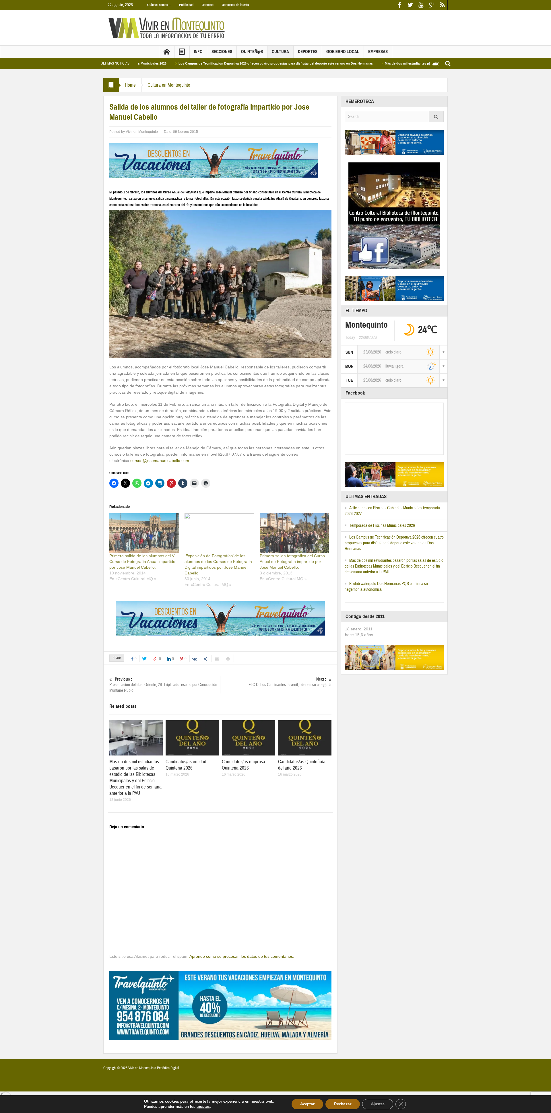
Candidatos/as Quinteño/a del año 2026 (301, 765)
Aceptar (307, 1104)
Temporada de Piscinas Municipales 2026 (382, 525)
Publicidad (186, 5)
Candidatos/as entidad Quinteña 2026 (186, 765)
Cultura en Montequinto (169, 85)
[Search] (436, 116)
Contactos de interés (235, 5)
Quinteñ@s (252, 51)
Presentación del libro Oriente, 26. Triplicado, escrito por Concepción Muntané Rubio (163, 685)
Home (130, 85)
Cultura (280, 51)
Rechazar (342, 1104)
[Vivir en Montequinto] (168, 27)
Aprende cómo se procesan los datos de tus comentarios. (241, 956)
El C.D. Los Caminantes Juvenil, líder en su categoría (290, 682)
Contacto (208, 5)
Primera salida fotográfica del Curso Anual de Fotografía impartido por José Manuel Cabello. (292, 561)
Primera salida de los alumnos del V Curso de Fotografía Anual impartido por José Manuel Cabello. (142, 561)
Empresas (378, 51)
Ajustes (378, 1104)
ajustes (203, 1106)
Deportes (307, 51)
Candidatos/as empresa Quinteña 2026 (243, 765)
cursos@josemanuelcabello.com (159, 460)
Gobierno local (342, 51)
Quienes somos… (159, 5)
